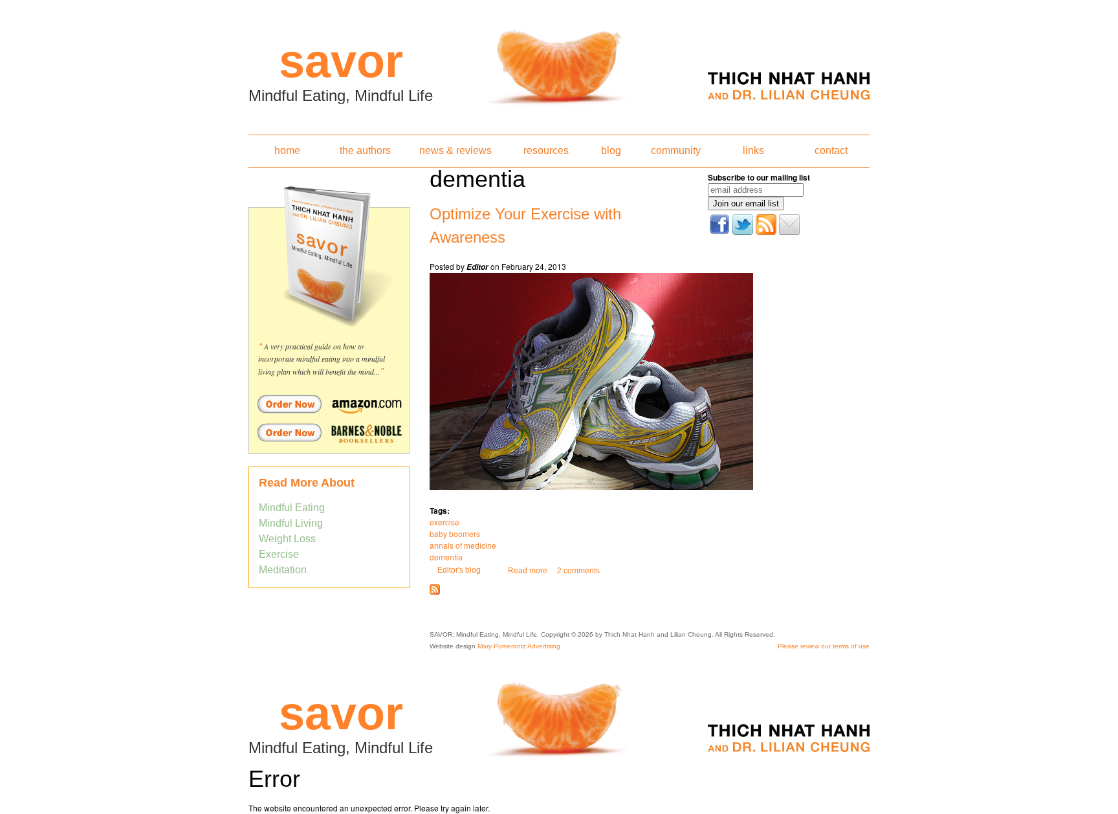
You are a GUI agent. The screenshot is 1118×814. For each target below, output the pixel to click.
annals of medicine (463, 545)
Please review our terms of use (824, 646)
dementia (446, 556)
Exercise (279, 554)
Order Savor (329, 404)
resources (546, 150)
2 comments (578, 570)
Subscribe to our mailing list (759, 177)
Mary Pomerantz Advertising (518, 646)
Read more (527, 570)
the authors (365, 150)
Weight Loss (287, 538)
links (753, 150)
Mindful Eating (292, 507)
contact (831, 150)
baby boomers (455, 533)
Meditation (283, 569)
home (287, 150)
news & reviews (455, 150)
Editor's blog (459, 570)
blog (611, 150)
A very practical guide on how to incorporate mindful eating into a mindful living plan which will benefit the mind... (321, 359)
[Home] (559, 63)
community (676, 150)
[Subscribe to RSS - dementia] (435, 592)
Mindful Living (291, 523)
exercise (444, 521)
